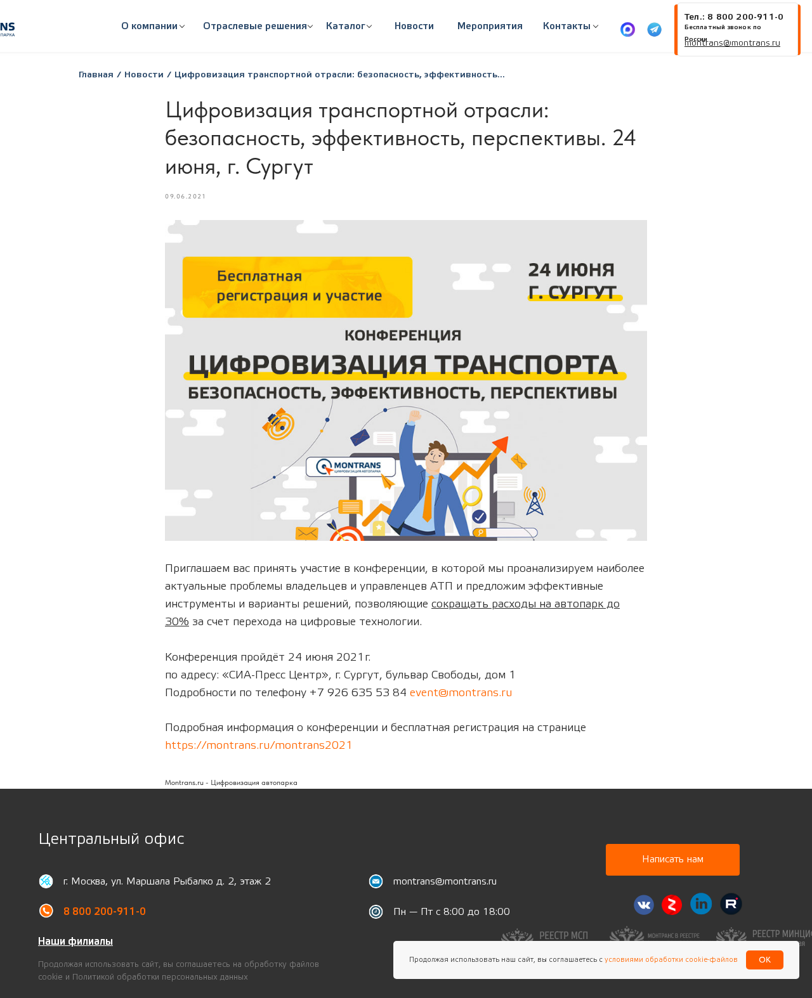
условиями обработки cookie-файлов (670, 960)
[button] (255, 26)
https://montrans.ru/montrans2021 (259, 745)
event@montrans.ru (461, 692)
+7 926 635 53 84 (358, 692)
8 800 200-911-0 (104, 911)
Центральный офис (111, 839)
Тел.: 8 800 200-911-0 (733, 17)
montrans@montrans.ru (445, 881)
